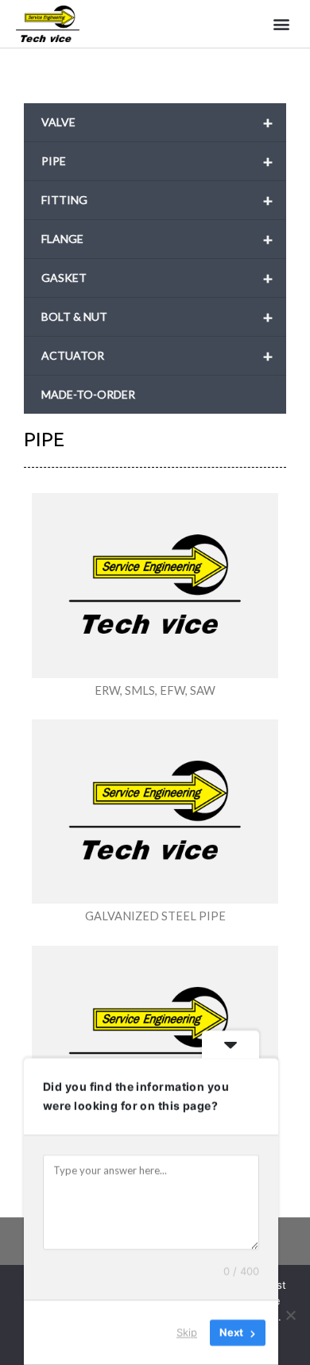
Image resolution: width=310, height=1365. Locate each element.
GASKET (157, 277)
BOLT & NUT (157, 316)
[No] (290, 1315)
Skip (186, 1332)
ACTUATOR (157, 355)
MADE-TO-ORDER (88, 394)
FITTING (157, 200)
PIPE (157, 161)
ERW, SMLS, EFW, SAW (155, 690)
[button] (281, 24)
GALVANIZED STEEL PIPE (155, 916)
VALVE (157, 122)
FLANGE (157, 239)
